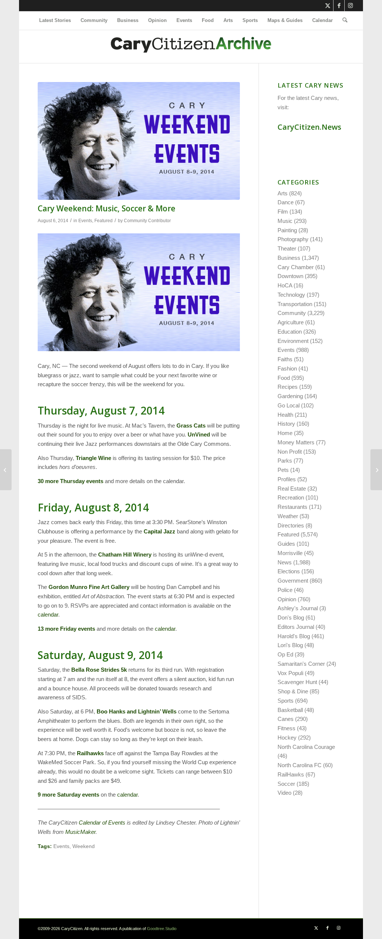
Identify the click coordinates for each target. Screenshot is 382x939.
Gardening (290, 396)
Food (284, 378)
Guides (286, 544)
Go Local (289, 405)
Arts (283, 193)
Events (85, 220)
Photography (293, 239)
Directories (291, 525)
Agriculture (291, 322)
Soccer (286, 784)
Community (292, 313)
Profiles (287, 479)
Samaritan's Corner (301, 664)
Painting (287, 230)
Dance (286, 202)
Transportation (295, 304)
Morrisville (290, 553)
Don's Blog (291, 617)
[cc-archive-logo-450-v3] (191, 46)
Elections (289, 571)
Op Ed (285, 654)
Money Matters (296, 442)
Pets (283, 470)
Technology (291, 295)
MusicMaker (80, 832)
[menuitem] (55, 20)
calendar (48, 614)
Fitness (286, 728)
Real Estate (292, 488)
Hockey (287, 737)
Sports (286, 700)
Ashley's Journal (298, 608)
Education (290, 331)
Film (283, 211)
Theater (287, 248)
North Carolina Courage (306, 747)
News (285, 562)
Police (285, 590)
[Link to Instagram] (350, 5)
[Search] (342, 20)
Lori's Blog (290, 645)
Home (285, 433)
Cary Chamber (296, 267)
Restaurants (292, 507)
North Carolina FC (300, 765)
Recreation (291, 497)
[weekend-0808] (139, 141)
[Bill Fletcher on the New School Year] (6, 469)
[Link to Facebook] (339, 5)
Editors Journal (296, 627)
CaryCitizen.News (309, 127)
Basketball (290, 710)
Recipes (288, 387)
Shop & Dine (293, 691)
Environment (293, 341)
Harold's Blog (294, 636)
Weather (288, 516)
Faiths (285, 359)
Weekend (83, 846)
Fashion (287, 368)
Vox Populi (290, 673)
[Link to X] (327, 5)
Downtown (290, 276)
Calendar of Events (102, 822)
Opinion (287, 599)
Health (285, 415)
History (286, 423)
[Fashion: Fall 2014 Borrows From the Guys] (376, 469)
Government (293, 580)
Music (285, 221)
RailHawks (291, 774)
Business (289, 258)
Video (284, 793)
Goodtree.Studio (161, 928)
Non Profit (290, 451)
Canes (286, 719)
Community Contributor (147, 220)
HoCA (285, 285)
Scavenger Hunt (297, 682)
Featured (103, 220)
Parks (285, 460)
